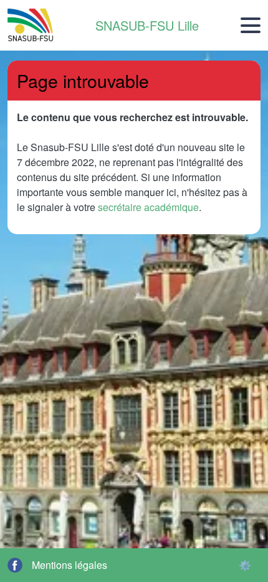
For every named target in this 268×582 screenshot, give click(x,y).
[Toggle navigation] (251, 26)
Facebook (14, 565)
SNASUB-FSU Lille (147, 25)
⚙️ (245, 565)
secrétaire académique (148, 207)
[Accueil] (31, 25)
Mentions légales (69, 565)
